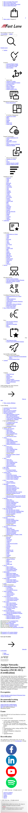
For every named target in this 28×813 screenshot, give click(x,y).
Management (9, 376)
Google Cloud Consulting (12, 479)
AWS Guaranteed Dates (11, 433)
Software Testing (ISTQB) (12, 164)
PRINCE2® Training (11, 573)
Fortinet (8, 198)
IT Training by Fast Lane (12, 422)
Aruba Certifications (11, 442)
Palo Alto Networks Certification (13, 512)
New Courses (9, 85)
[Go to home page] (11, 31)
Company (5, 360)
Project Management (11, 102)
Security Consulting (10, 482)
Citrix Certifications (10, 463)
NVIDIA (8, 209)
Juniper (8, 205)
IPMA (7, 117)
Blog (7, 325)
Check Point (9, 187)
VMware (8, 219)
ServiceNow (9, 260)
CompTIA (8, 192)
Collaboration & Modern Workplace (14, 301)
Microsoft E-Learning (11, 490)
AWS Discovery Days (11, 340)
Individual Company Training (13, 281)
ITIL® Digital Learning (11, 569)
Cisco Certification (10, 450)
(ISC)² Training (9, 481)
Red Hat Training (10, 519)
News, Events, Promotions (9, 308)
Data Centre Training (11, 603)
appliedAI (8, 178)
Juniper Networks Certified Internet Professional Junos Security (9, 706)
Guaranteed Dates (10, 84)
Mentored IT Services (11, 305)
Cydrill (7, 194)
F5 (7, 245)
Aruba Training (9, 440)
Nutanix (8, 210)
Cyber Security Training (11, 597)
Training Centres (13, 626)
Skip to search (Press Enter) (9, 3)
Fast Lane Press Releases (12, 321)
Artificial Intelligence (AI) (12, 137)
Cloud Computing (7, 591)
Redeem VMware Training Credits (14, 534)
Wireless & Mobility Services (13, 618)
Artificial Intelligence (11, 299)
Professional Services (11, 426)
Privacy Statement (7, 793)
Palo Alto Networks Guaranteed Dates (15, 511)
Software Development (9, 610)
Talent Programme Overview (12, 414)
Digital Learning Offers (11, 89)
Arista (7, 179)
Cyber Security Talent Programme (14, 418)
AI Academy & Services (11, 590)
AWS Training (9, 431)
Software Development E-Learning (14, 613)
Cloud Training (9, 592)
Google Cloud (9, 201)
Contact (10, 34)
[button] (13, 19)
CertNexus (8, 185)
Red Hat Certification (11, 521)
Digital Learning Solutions (12, 278)
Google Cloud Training (11, 475)
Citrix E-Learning (10, 464)
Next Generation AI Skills (12, 65)
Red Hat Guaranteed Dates (12, 520)
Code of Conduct (10, 379)
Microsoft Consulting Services (13, 493)
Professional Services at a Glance (13, 296)
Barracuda (8, 183)
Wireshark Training (10, 608)
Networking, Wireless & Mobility (13, 304)
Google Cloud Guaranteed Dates (13, 476)
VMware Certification (11, 532)
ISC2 (7, 203)
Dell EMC (8, 196)
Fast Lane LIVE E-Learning (9, 410)
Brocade (8, 184)
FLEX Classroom (10, 623)
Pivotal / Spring (9, 551)
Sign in (5, 797)
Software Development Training (13, 612)
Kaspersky (8, 206)
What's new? (9, 429)
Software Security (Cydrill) (12, 163)
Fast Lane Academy (8, 413)
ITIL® (7, 119)
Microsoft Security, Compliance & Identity (16, 497)
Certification (6, 220)
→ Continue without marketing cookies (14, 809)
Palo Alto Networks (10, 211)
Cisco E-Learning (10, 451)
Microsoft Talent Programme (12, 417)
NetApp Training (10, 501)
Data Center (9, 140)
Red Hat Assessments (11, 525)
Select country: (6, 19)
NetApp (5, 498)
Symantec (8, 216)
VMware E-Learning (11, 533)
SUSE (7, 215)
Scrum (7, 562)
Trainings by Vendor (11, 81)
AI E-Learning (9, 588)
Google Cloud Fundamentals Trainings (15, 341)
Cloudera (8, 190)
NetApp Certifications (11, 503)
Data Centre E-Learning (11, 604)
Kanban (8, 120)
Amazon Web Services (8, 428)
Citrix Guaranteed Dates (11, 462)
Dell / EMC (6, 467)
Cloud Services (9, 595)
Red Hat (8, 212)
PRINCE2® (9, 122)
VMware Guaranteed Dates (12, 530)
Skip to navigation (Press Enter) (10, 1)
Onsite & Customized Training (13, 82)
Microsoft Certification (11, 489)
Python (8, 161)
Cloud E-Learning (10, 593)
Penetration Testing (10, 516)
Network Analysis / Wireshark (13, 144)
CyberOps (8, 455)
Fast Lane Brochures (11, 381)
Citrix (7, 189)
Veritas (7, 218)
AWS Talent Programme (11, 415)
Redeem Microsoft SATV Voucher (14, 491)
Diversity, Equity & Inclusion (13, 380)
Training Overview (10, 559)
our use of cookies (16, 805)
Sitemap (5, 796)
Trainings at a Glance (11, 116)
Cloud (7, 139)
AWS (7, 181)
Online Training (12, 622)
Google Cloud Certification (12, 477)
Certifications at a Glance (12, 234)
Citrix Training (9, 460)
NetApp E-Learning (10, 504)
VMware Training (10, 529)
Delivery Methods (10, 86)
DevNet (8, 457)
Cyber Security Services (11, 471)
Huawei (8, 547)
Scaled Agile (9, 124)
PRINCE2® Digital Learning (13, 575)
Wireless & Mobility (10, 145)
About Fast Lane (10, 374)
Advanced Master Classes (12, 63)
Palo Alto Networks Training (12, 510)
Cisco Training (9, 448)
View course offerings (9, 403)
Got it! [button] (4, 806)
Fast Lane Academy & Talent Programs (15, 280)
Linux (7, 143)
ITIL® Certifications (11, 568)
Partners (8, 378)
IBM (7, 202)
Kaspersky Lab (9, 550)
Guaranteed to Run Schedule (10, 408)
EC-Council (9, 197)
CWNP (8, 193)
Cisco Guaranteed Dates (11, 449)
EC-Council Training (11, 470)
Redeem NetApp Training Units (13, 506)
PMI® (7, 121)
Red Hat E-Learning (11, 522)
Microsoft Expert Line (11, 486)
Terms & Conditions (8, 792)
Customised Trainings (11, 570)
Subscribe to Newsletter (11, 324)
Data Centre (6, 601)
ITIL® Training (9, 566)
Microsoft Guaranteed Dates (12, 488)
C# (7, 160)
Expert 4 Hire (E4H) (11, 306)
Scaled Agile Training (11, 579)
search (2, 35)
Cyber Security (9, 300)
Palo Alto (8, 254)
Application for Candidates (12, 419)
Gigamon (8, 200)
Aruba (7, 180)
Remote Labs (9, 282)
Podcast (8, 326)
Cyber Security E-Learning (12, 599)
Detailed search (4, 47)
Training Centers (10, 87)
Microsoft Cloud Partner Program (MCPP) (16, 495)
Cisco (7, 188)
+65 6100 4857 (4, 34)
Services (5, 265)
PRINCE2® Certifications (12, 574)
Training (5, 50)
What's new (9, 439)
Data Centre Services (11, 605)
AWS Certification (10, 432)
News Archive (9, 322)
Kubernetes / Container (11, 141)
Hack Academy (9, 67)
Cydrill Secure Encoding (12, 543)
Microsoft (8, 207)
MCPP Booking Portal (14, 359)
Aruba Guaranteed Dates (12, 441)
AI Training (9, 587)
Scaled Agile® (9, 258)
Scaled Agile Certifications (12, 581)
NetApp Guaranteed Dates (12, 502)
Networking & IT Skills (11, 66)
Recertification (18, 741)
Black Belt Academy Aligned (13, 454)
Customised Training (13, 624)
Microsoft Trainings (10, 485)
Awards (8, 375)
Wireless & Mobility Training (13, 615)
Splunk (8, 214)
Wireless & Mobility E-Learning (13, 617)
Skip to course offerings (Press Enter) (11, 4)
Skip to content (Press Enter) (9, 5)
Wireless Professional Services (13, 444)
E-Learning (8, 609)
